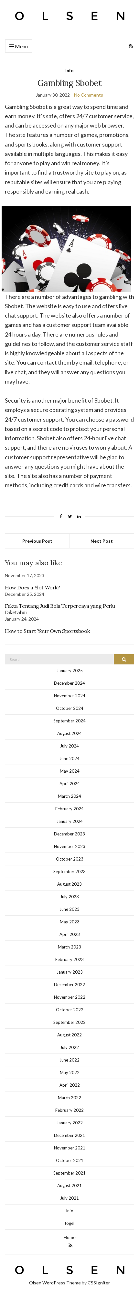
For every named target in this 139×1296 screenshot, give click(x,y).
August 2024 (69, 733)
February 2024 (69, 808)
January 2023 (70, 972)
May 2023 (70, 921)
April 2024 (69, 783)
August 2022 (69, 1034)
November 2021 (69, 1147)
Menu (21, 46)
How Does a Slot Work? (32, 587)
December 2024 (69, 683)
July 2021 (69, 1198)
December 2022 (69, 984)
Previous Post (37, 541)
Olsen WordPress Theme (55, 1282)
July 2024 (69, 745)
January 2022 (70, 1122)
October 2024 (69, 708)
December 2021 (69, 1135)
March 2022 (69, 1097)
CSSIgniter (99, 1282)
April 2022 (69, 1085)
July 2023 (69, 896)
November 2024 (69, 695)
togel (69, 1223)
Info (69, 70)
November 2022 (69, 997)
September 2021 (69, 1173)
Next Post (102, 541)
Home (70, 1237)
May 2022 (70, 1072)
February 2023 (69, 959)
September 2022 (69, 1022)
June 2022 (69, 1060)
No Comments (88, 95)
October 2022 (69, 1009)
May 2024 (70, 771)
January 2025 (70, 670)
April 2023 (69, 934)
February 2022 (69, 1110)
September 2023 (69, 871)
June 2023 (69, 909)
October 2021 (69, 1160)
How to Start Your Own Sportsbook (47, 631)
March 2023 (69, 946)
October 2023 (69, 859)
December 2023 (69, 833)
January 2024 (70, 821)
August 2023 (69, 884)
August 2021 (69, 1185)
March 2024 (69, 796)
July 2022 (69, 1047)
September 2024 (69, 720)
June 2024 (69, 758)
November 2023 (69, 846)
